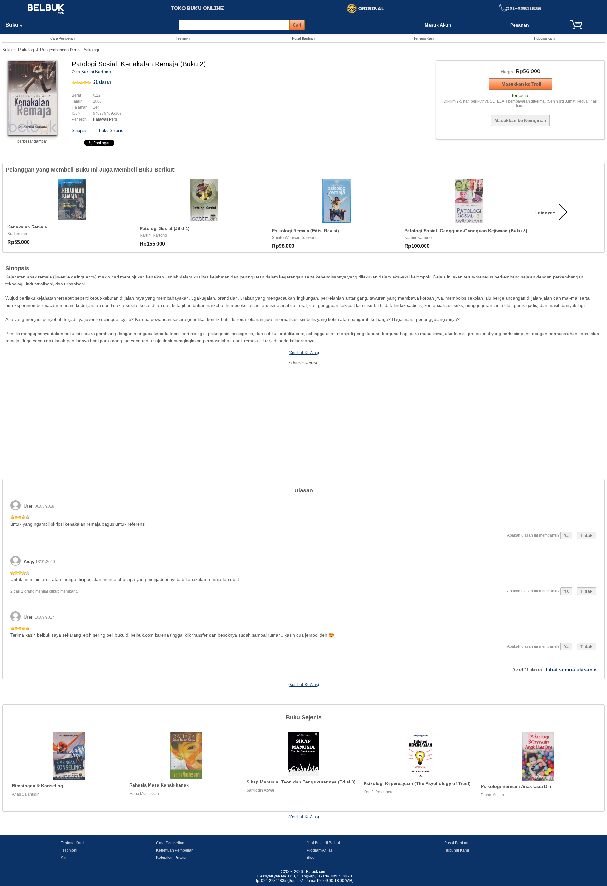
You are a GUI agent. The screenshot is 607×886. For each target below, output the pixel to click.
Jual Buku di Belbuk (324, 843)
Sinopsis (80, 130)
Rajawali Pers (105, 119)
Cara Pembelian (62, 38)
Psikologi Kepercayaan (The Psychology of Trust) (417, 783)
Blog (311, 857)
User (28, 506)
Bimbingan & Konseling (37, 785)
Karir (65, 857)
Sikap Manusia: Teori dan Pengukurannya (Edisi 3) (301, 781)
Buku (12, 25)
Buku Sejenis (111, 130)
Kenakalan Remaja (27, 226)
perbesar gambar (32, 141)
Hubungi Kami (544, 38)
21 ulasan (102, 82)
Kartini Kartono (96, 71)
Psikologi (90, 49)
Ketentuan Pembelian (174, 850)
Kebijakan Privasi (171, 857)
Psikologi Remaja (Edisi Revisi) (305, 230)
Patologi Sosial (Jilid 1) (165, 228)
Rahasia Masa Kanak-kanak (159, 785)
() (303, 353)
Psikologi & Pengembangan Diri (47, 49)
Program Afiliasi (320, 850)
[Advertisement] (303, 411)
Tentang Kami (424, 38)
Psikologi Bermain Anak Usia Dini (517, 786)
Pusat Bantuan (303, 38)
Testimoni (183, 38)
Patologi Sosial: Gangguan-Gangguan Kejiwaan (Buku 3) (465, 230)
